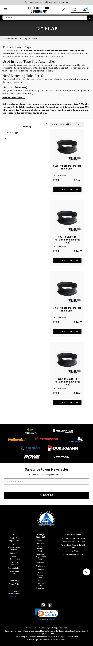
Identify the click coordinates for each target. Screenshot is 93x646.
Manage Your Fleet (40, 535)
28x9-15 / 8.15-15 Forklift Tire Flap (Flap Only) (67, 381)
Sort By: (55, 124)
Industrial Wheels (72, 551)
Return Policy (14, 581)
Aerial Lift (40, 563)
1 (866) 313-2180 (35, 2)
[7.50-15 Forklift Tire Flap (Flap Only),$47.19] (67, 288)
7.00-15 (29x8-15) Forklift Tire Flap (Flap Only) (67, 239)
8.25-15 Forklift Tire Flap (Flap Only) (67, 167)
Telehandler (40, 566)
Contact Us (14, 553)
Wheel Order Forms (14, 572)
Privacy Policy (14, 584)
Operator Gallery (14, 568)
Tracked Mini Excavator (40, 585)
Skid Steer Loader (40, 571)
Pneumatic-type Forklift (40, 542)
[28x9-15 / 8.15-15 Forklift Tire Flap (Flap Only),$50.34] (67, 360)
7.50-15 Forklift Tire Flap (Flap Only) (67, 309)
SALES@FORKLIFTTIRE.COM (58, 2)
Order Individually (73, 534)
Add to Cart (67, 189)
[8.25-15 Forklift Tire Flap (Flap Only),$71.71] (67, 146)
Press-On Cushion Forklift (40, 548)
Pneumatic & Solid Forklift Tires (73, 538)
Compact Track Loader (40, 577)
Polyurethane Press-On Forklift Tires (73, 546)
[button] (46, 614)
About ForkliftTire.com (14, 558)
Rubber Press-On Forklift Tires (73, 542)
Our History (14, 577)
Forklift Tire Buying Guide (14, 539)
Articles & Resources (14, 563)
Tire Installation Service (14, 548)
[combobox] (44, 17)
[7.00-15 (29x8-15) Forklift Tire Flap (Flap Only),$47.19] (67, 217)
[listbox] (70, 124)
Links (14, 534)
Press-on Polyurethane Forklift (41, 556)
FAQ (14, 544)
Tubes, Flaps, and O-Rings (73, 554)
